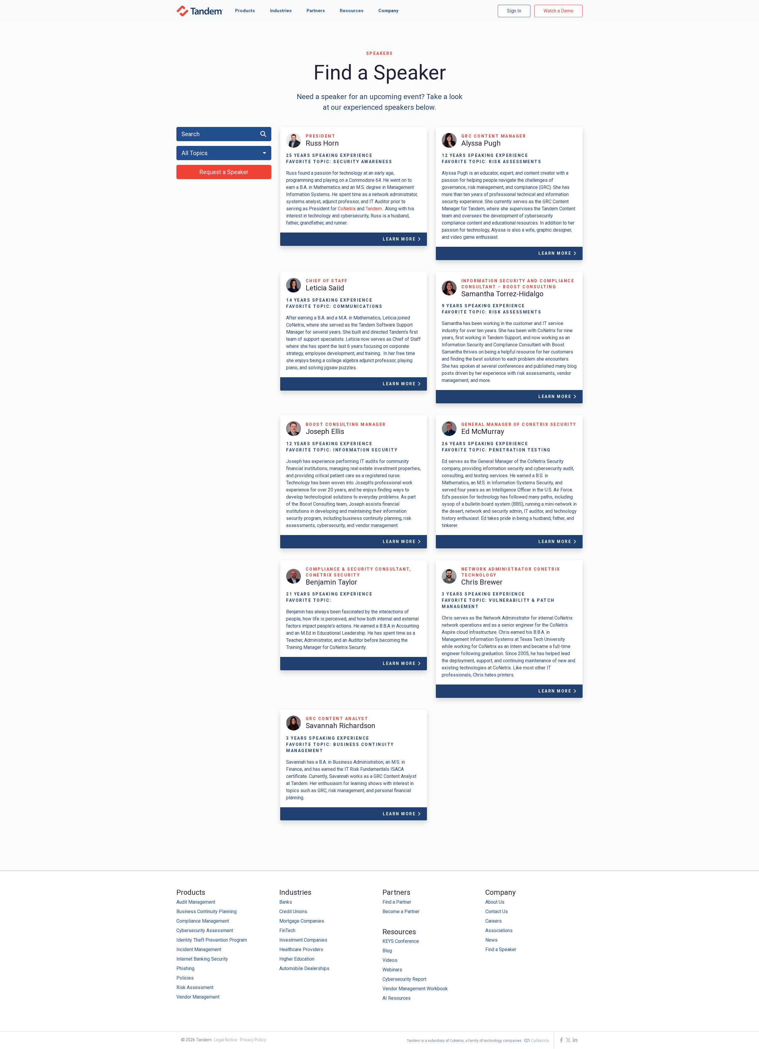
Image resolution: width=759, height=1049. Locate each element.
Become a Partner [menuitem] (401, 911)
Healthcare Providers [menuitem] (301, 949)
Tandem (374, 208)
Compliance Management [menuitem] (202, 921)
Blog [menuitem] (387, 951)
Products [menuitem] (190, 892)
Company (388, 10)
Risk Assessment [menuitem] (194, 987)
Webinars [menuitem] (392, 969)
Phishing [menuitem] (185, 968)
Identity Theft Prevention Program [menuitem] (211, 940)
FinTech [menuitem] (287, 930)
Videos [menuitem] (389, 960)
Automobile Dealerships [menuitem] (304, 968)
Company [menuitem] (500, 892)
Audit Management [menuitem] (195, 902)
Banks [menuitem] (285, 902)
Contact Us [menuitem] (496, 911)
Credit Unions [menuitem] (293, 911)
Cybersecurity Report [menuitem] (404, 979)
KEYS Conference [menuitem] (400, 941)
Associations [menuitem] (499, 930)
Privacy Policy (253, 1039)
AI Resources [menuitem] (396, 998)
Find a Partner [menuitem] (396, 902)
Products (245, 10)
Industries (281, 10)
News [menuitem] (491, 940)
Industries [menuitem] (295, 892)
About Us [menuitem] (494, 902)
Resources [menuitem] (399, 932)
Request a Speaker (223, 172)
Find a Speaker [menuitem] (500, 949)
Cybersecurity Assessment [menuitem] (204, 930)
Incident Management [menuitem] (198, 949)
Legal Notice (225, 1039)
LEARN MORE (400, 239)
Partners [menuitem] (396, 892)
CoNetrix (347, 208)
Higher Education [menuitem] (296, 959)
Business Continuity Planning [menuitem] (206, 911)
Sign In (514, 11)
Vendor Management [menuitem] (197, 997)
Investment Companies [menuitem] (303, 940)
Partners (316, 10)
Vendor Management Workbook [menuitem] (415, 988)
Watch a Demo (558, 11)
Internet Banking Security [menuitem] (202, 959)
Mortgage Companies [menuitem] (301, 921)
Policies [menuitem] (185, 978)
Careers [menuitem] (493, 921)
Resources (351, 10)
